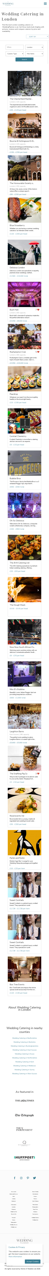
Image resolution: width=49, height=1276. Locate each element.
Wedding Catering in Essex (24, 1054)
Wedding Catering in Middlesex (24, 1066)
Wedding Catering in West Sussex (24, 1074)
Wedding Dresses (13, 1224)
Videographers (14, 1222)
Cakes (13, 1196)
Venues (13, 1220)
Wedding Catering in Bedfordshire (24, 1038)
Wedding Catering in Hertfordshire (24, 1058)
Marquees (14, 1209)
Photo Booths (35, 1204)
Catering (13, 1198)
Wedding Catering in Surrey (24, 1070)
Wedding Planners (35, 1217)
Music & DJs (13, 1214)
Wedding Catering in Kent (24, 1062)
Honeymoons (13, 1204)
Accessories (13, 1191)
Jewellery (14, 1207)
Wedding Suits (35, 1220)
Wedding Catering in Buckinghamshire (24, 1046)
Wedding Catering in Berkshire (24, 1042)
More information (15, 1256)
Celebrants (14, 1201)
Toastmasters (35, 1214)
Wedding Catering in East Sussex (24, 1050)
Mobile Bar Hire (14, 1211)
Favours (35, 1196)
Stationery (35, 1211)
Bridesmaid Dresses (14, 1194)
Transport (14, 1217)
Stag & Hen (35, 1209)
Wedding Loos (14, 1227)
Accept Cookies (33, 1261)
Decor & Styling (35, 1191)
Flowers (35, 1198)
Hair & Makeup (35, 1201)
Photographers (35, 1207)
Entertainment (35, 1194)
